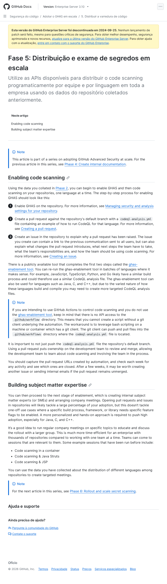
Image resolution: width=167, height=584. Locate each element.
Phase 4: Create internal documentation (95, 164)
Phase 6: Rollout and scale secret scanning (103, 491)
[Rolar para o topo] (158, 575)
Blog (133, 569)
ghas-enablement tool (35, 315)
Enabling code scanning (36, 178)
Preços (86, 569)
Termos (43, 569)
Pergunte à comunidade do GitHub (35, 528)
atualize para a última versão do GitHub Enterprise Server (90, 38)
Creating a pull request (38, 229)
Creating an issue (62, 256)
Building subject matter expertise (47, 385)
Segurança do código (24, 16)
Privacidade (59, 569)
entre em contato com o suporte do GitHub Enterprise (73, 43)
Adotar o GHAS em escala (60, 16)
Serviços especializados (111, 569)
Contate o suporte (24, 534)
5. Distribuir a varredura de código (104, 16)
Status (74, 569)
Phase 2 (62, 188)
